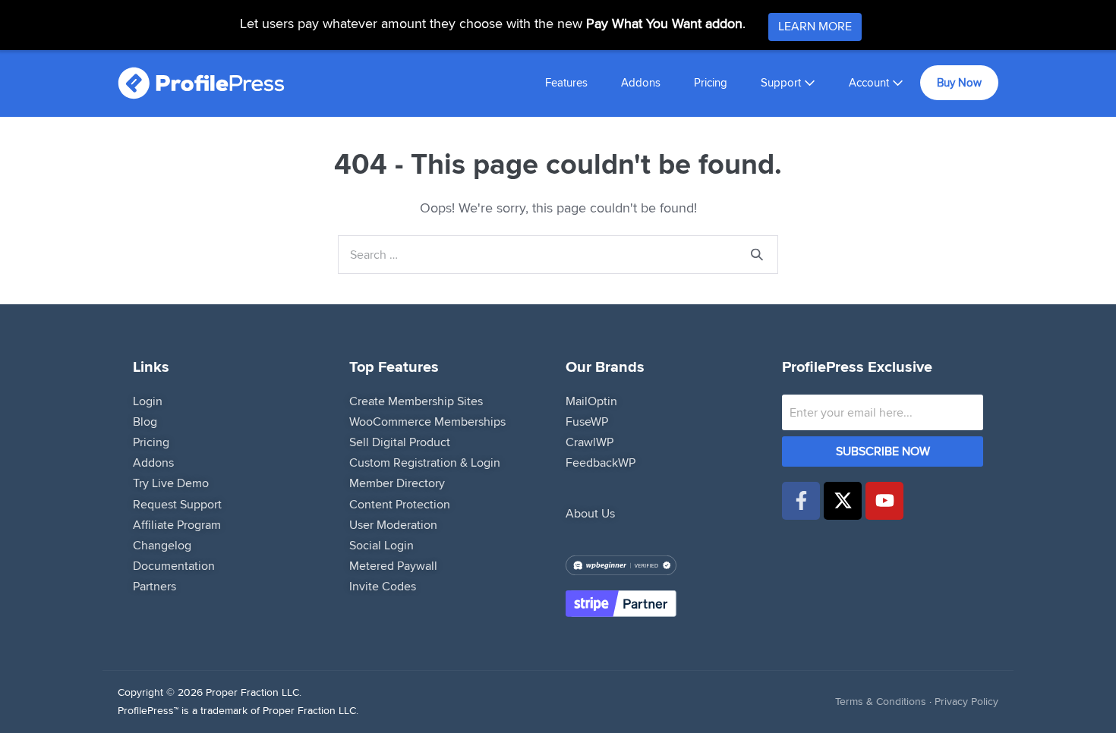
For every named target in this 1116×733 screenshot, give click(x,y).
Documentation (174, 565)
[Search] (757, 254)
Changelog (162, 545)
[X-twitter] (843, 501)
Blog (145, 421)
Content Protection (399, 504)
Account (870, 82)
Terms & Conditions (880, 701)
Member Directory (397, 483)
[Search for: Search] (558, 253)
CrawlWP (589, 442)
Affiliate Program (177, 524)
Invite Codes (382, 586)
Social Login (381, 545)
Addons (640, 82)
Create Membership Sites (416, 401)
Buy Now (959, 82)
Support (782, 82)
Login (147, 401)
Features (566, 82)
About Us (590, 513)
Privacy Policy (966, 701)
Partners (154, 586)
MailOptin (591, 401)
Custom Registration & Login (424, 462)
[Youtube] (884, 501)
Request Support (177, 504)
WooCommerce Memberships (427, 421)
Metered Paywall (393, 565)
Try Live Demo (171, 483)
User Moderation (393, 524)
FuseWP (587, 421)
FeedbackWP (600, 462)
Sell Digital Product (399, 442)
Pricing (710, 82)
